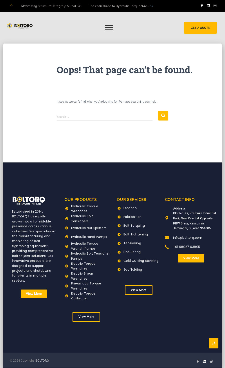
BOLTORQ (42, 360)
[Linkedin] (208, 5)
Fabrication (132, 217)
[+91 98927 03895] (167, 247)
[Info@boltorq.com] (167, 238)
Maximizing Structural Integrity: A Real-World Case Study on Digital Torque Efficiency (82, 6)
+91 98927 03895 (186, 247)
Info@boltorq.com (187, 237)
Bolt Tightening (135, 234)
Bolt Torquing (134, 225)
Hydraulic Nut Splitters (89, 228)
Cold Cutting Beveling (140, 261)
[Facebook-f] (202, 5)
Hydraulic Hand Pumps (89, 237)
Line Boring (132, 252)
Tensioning (132, 243)
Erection (130, 208)
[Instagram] (215, 5)
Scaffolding (132, 269)
